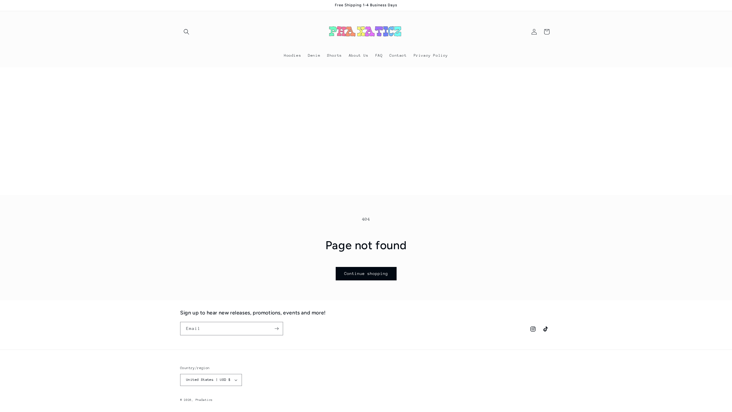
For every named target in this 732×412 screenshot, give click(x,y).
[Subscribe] (276, 328)
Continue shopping (366, 273)
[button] (186, 31)
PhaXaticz (204, 400)
